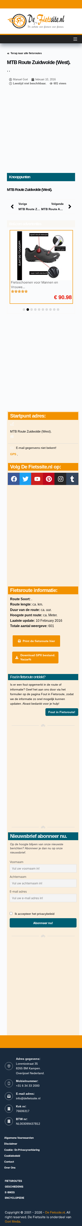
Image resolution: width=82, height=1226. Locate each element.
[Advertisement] (41, 129)
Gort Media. (13, 1221)
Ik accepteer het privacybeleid (34, 913)
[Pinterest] (49, 479)
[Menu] (75, 39)
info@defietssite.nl (28, 1098)
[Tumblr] (72, 479)
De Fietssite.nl (55, 1212)
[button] (24, 309)
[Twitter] (26, 479)
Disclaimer (10, 1143)
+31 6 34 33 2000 (28, 1085)
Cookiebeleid (12, 1155)
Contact (9, 1161)
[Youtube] (37, 479)
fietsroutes (13, 1180)
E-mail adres (18, 891)
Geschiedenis (14, 1186)
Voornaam (16, 862)
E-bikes (10, 1192)
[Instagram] (60, 479)
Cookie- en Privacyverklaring (22, 1149)
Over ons (10, 1167)
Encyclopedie (14, 1197)
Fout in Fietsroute (53, 694)
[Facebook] (14, 479)
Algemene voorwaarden (19, 1137)
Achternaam (18, 876)
